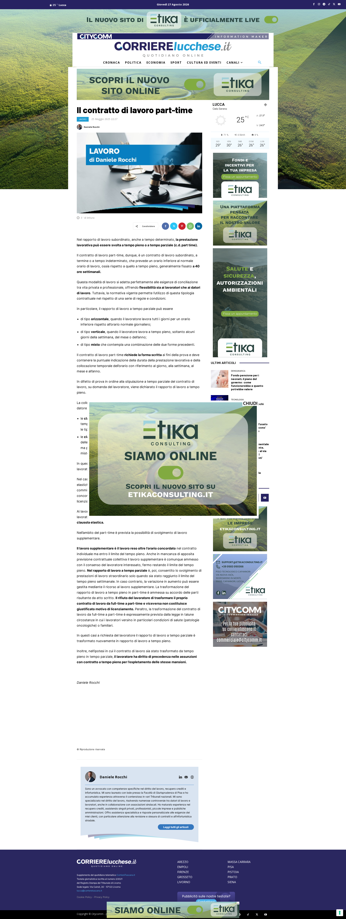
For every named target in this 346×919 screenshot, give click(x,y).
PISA (231, 867)
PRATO (232, 877)
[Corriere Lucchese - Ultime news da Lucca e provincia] (173, 49)
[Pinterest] (182, 226)
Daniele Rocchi (92, 127)
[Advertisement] (139, 715)
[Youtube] (339, 4)
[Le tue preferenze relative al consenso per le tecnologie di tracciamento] (339, 912)
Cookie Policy (84, 897)
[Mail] (186, 776)
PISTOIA (233, 872)
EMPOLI (182, 867)
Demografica (238, 371)
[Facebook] (313, 4)
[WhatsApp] (190, 226)
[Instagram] (318, 4)
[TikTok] (329, 4)
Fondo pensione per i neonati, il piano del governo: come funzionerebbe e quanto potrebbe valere (247, 382)
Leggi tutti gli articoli (175, 827)
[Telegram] (324, 4)
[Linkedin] (198, 226)
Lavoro (82, 119)
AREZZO (182, 862)
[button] (259, 62)
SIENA (232, 882)
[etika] (173, 514)
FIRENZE (183, 872)
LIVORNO (183, 882)
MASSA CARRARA (239, 862)
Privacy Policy (101, 897)
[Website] (192, 776)
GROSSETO (184, 877)
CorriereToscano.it (126, 875)
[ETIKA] (173, 84)
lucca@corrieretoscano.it (89, 890)
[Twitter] (334, 4)
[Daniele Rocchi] (80, 127)
